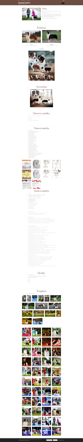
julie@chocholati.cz (23, 0)
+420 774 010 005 (28, 0)
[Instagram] (19, 0)
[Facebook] (18, 0)
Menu (63, 3)
